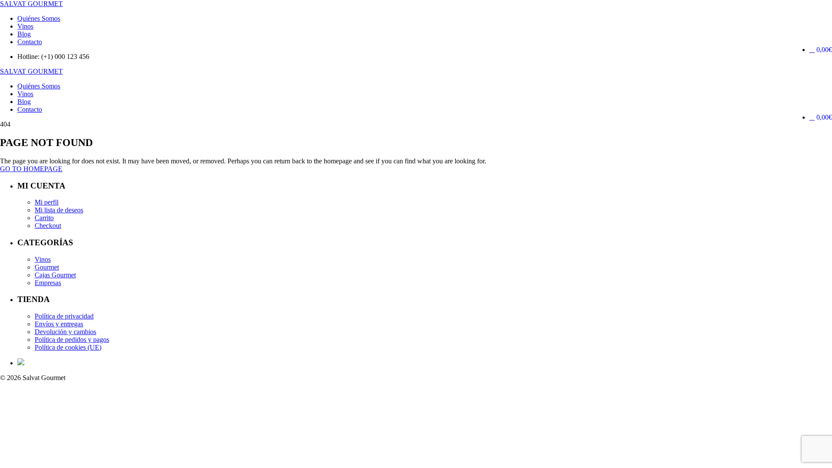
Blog (24, 34)
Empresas (48, 282)
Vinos (25, 26)
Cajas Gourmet (55, 275)
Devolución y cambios (65, 331)
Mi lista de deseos (59, 210)
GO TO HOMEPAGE (31, 168)
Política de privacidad (64, 316)
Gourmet (47, 267)
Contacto (29, 42)
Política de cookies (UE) (68, 347)
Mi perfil (46, 202)
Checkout (48, 225)
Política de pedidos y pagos (72, 339)
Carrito (44, 217)
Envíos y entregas (59, 324)
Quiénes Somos (38, 18)
